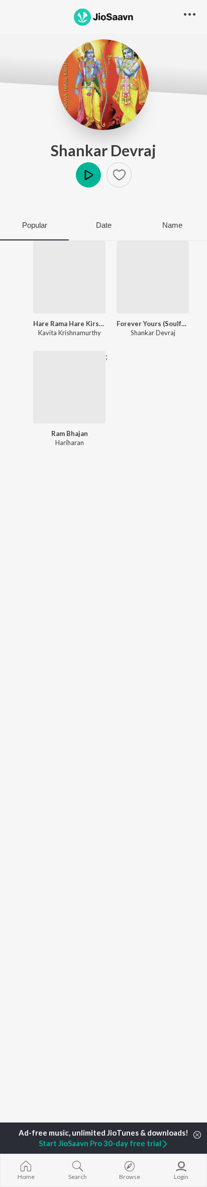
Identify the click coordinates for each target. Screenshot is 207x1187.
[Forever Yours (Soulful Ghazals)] (153, 277)
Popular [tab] (34, 225)
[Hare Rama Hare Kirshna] (69, 277)
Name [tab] (172, 225)
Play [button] (88, 175)
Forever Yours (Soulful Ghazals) (153, 324)
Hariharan (69, 443)
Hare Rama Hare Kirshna (69, 324)
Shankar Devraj (103, 150)
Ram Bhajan (69, 433)
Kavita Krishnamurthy (69, 333)
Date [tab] (104, 225)
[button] (119, 175)
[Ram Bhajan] (69, 387)
